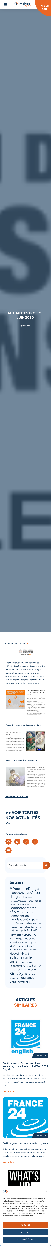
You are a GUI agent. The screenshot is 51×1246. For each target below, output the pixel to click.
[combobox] (25, 865)
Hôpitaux (33, 942)
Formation (16, 934)
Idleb (13, 945)
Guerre (30, 934)
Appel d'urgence (25, 894)
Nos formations (27, 962)
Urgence (25, 981)
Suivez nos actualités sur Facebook (21, 760)
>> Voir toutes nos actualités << (22, 817)
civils (37, 920)
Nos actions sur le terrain (21, 957)
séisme (32, 974)
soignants (24, 969)
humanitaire (15, 942)
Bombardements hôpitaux (23, 910)
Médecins (16, 953)
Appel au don (23, 892)
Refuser (25, 1232)
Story (14, 973)
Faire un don (44, 7)
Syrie (23, 973)
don (32, 927)
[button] (47, 1191)
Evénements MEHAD (23, 930)
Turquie (12, 978)
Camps (30, 919)
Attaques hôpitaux (26, 901)
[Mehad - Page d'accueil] (23, 5)
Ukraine (15, 981)
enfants (38, 927)
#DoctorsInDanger (25, 888)
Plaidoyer (27, 966)
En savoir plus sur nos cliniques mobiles (23, 725)
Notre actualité (16, 643)
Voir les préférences (25, 1239)
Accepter (25, 1225)
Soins (33, 969)
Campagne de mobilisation (19, 917)
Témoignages (25, 977)
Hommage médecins (22, 938)
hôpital (24, 942)
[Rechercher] (46, 865)
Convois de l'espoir (25, 923)
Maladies (20, 949)
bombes (28, 912)
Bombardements (24, 904)
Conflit (12, 923)
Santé (36, 965)
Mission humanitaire (30, 949)
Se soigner (14, 970)
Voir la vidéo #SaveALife (16, 796)
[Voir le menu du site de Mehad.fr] (5, 4)
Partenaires (16, 965)
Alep (13, 892)
